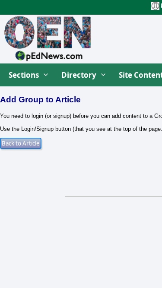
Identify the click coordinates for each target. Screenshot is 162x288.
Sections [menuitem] (24, 75)
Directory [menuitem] (78, 75)
